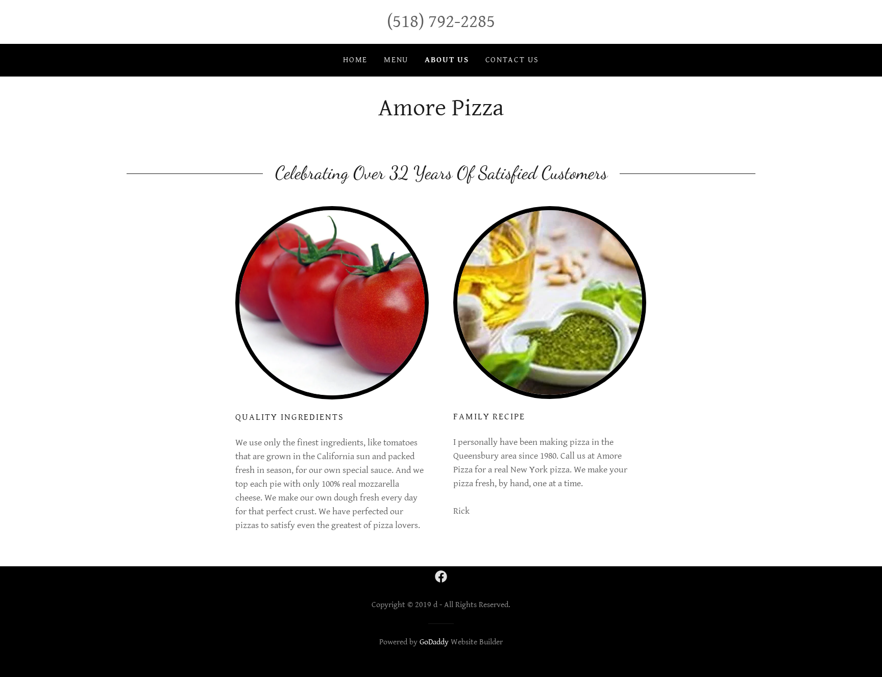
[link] (441, 576)
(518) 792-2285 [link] (441, 21)
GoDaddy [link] (434, 642)
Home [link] (355, 60)
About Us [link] (447, 60)
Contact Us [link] (512, 60)
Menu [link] (396, 60)
